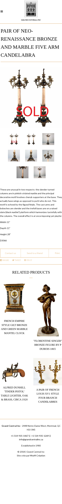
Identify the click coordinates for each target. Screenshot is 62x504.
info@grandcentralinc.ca (31, 439)
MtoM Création (37, 455)
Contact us (10, 253)
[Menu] (1, 12)
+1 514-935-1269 (40, 435)
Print (57, 253)
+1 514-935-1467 (19, 435)
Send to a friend (35, 253)
